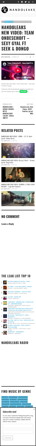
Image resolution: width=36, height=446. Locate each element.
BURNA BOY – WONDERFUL (16, 332)
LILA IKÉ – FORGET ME (14, 297)
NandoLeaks (7, 140)
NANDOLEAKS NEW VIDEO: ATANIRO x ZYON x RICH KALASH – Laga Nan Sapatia (18, 185)
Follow (23, 91)
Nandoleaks (9, 22)
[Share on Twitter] (30, 57)
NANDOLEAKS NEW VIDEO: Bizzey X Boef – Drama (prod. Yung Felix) (18, 161)
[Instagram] (22, 2)
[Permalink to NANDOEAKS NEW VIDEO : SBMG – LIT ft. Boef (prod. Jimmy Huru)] (18, 150)
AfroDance (13, 399)
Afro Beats (5, 399)
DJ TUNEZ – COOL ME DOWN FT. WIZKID (20, 286)
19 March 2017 (15, 57)
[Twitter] (25, 2)
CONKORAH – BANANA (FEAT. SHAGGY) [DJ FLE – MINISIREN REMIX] (20, 303)
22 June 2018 (13, 165)
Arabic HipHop (14, 402)
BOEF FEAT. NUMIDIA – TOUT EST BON (19, 292)
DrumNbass (28, 406)
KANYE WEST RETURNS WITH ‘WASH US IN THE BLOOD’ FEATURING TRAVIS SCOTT (20, 309)
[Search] (3, 2)
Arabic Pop (23, 402)
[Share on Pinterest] (33, 57)
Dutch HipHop (26, 22)
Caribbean (17, 22)
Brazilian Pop (26, 404)
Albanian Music (22, 399)
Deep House (20, 406)
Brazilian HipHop (15, 404)
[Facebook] (18, 2)
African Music (22, 397)
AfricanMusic (13, 397)
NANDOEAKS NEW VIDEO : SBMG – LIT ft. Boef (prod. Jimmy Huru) (16, 137)
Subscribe (7, 438)
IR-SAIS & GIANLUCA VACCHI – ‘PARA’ (19, 281)
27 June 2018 (13, 140)
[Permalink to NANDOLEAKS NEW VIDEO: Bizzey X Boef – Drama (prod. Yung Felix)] (18, 174)
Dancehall (12, 406)
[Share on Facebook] (27, 57)
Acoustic (5, 397)
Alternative (5, 402)
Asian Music (5, 404)
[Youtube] (29, 2)
